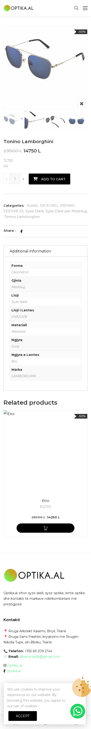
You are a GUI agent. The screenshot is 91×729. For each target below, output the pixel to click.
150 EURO (49, 205)
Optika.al (14, 671)
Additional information (30, 251)
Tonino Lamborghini (22, 216)
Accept (22, 716)
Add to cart (53, 179)
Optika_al (14, 665)
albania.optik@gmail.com (40, 657)
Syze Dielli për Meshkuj (66, 211)
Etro (45, 501)
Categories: (14, 205)
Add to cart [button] (45, 528)
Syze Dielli (34, 211)
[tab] (45, 251)
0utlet (32, 205)
